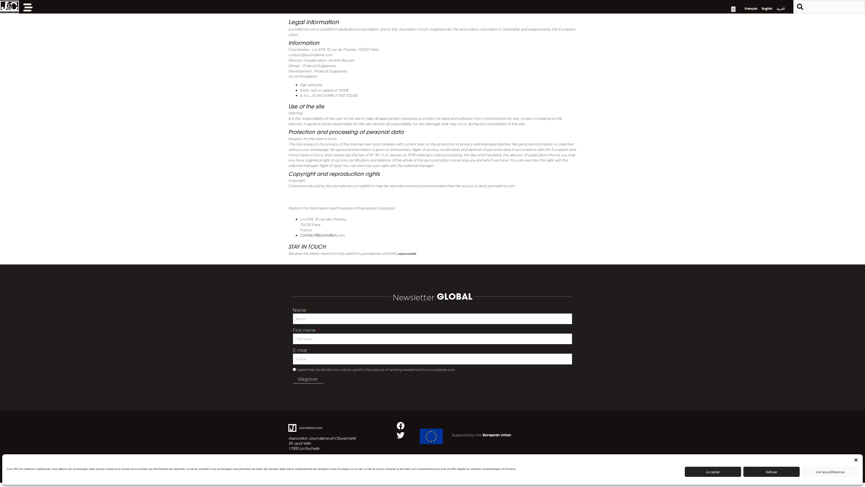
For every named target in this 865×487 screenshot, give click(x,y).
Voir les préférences (830, 472)
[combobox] (829, 7)
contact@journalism (318, 235)
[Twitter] (401, 435)
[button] (856, 460)
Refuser (771, 472)
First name (305, 330)
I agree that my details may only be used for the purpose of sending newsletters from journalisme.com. (375, 369)
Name (300, 310)
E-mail (300, 350)
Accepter (713, 472)
